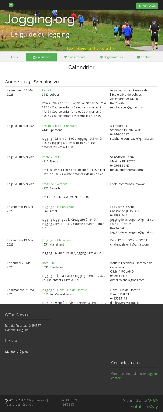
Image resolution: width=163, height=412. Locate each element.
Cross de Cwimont (54, 184)
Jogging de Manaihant (57, 240)
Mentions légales (16, 351)
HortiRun (48, 263)
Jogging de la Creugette (58, 207)
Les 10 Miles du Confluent (59, 126)
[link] (11, 4)
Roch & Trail (50, 157)
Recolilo (47, 90)
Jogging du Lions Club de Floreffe (64, 290)
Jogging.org (40, 18)
